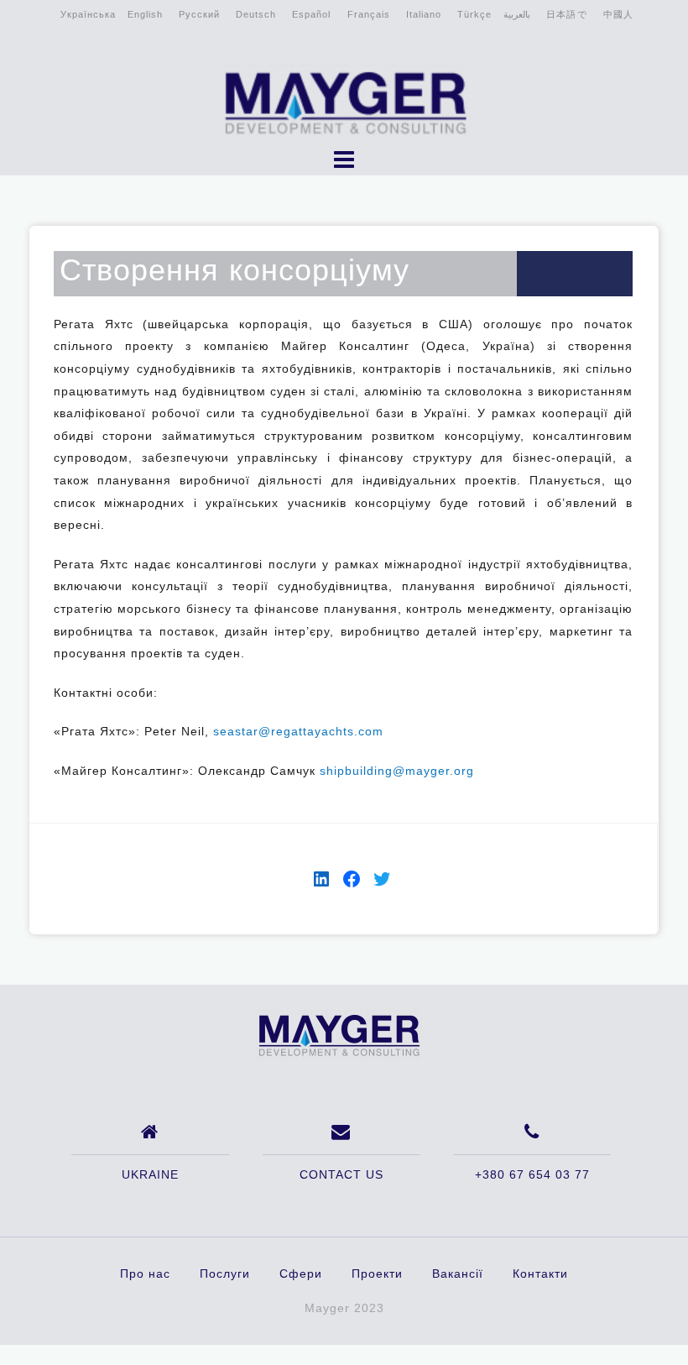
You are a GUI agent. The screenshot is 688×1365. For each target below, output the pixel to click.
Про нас (145, 1273)
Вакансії (457, 1273)
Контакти (540, 1273)
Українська (88, 14)
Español (311, 14)
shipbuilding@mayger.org (397, 770)
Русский (199, 14)
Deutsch (256, 14)
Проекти (377, 1273)
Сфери (300, 1273)
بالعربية (516, 14)
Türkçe (474, 14)
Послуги (225, 1273)
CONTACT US (341, 1174)
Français (368, 14)
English (145, 14)
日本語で (566, 14)
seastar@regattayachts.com (298, 731)
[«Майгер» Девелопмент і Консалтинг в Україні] (338, 1034)
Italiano (423, 14)
